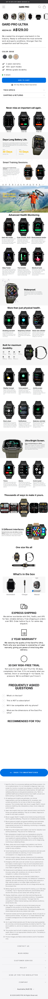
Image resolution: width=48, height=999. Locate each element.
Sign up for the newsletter (23, 975)
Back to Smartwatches (25, 772)
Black (4, 56)
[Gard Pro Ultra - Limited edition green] (10, 752)
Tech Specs (9, 90)
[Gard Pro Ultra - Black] (8, 752)
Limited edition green (10, 56)
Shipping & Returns (13, 95)
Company (23, 982)
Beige (16, 56)
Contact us (23, 946)
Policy (23, 968)
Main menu (23, 953)
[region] (24, 118)
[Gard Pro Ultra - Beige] (13, 752)
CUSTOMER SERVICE (23, 960)
